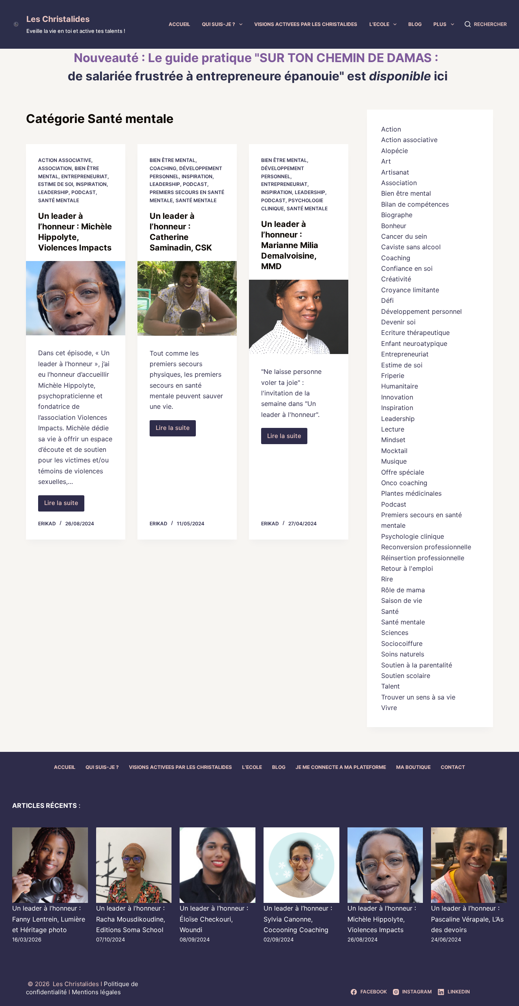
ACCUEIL (179, 24)
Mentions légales (96, 992)
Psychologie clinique (412, 536)
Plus (439, 24)
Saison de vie (401, 600)
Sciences (394, 632)
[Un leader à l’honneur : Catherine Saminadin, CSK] (187, 298)
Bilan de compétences (415, 204)
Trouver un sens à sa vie (418, 697)
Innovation (397, 397)
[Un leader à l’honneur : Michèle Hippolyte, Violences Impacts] (75, 298)
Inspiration (91, 184)
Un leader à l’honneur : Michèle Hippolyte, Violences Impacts (381, 919)
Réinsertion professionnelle (422, 558)
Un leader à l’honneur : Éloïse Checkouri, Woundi (214, 919)
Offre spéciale (402, 472)
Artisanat (395, 172)
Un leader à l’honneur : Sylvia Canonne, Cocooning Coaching (298, 919)
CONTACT (453, 767)
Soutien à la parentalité (416, 665)
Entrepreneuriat (84, 176)
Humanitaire (399, 386)
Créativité (396, 279)
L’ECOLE (379, 24)
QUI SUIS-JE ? (218, 24)
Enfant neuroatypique (414, 343)
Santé (390, 611)
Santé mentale (58, 200)
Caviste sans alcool (411, 247)
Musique (394, 461)
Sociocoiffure (401, 643)
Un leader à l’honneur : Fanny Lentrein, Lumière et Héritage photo (48, 919)
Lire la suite (64, 505)
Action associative (64, 160)
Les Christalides (58, 19)
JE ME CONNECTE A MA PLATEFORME (341, 767)
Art (386, 161)
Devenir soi (398, 322)
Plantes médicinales (411, 493)
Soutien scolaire (405, 675)
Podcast (83, 192)
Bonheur (393, 226)
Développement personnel (421, 311)
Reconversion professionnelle (426, 547)
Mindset (393, 440)
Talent (390, 686)
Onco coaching (404, 483)
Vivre (389, 708)
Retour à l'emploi (407, 568)
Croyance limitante (410, 290)
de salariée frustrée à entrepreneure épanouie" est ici (258, 76)
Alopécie (394, 151)
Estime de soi (55, 184)
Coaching (163, 168)
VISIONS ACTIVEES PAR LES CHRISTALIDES (305, 24)
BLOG (415, 24)
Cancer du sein (404, 236)
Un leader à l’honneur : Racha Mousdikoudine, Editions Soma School (130, 919)
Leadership (53, 192)
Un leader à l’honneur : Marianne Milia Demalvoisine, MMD (289, 245)
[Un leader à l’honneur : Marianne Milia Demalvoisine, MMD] (298, 317)
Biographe (396, 215)
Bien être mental (172, 160)
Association (55, 168)
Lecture (392, 429)
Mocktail (394, 451)
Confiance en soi (407, 268)
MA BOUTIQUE (413, 767)
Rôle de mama (403, 590)
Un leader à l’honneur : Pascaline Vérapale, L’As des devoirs (467, 919)
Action (391, 129)
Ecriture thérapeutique (415, 332)
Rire (387, 579)
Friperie (392, 375)
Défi (387, 300)
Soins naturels (402, 654)
